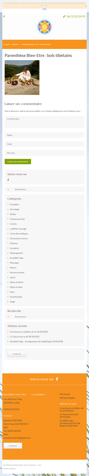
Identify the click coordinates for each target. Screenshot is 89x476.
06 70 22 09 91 (76, 16)
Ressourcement (17, 272)
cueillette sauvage (18, 228)
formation (14, 248)
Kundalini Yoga (16, 258)
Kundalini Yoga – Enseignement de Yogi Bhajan (31, 341)
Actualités (14, 204)
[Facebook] (8, 180)
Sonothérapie (16, 296)
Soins (12, 292)
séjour (13, 277)
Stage (12, 301)
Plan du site (65, 394)
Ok (44, 8)
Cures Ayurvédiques (19, 233)
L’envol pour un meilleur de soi (23, 331)
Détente (14, 243)
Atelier (13, 214)
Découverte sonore (19, 238)
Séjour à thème (16, 282)
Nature (13, 267)
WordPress (80, 468)
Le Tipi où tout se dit (19, 336)
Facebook (17, 354)
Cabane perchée (17, 219)
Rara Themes (80, 465)
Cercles (13, 224)
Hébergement (16, 253)
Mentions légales (67, 397)
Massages (14, 262)
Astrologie (14, 209)
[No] (86, 6)
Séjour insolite (16, 287)
